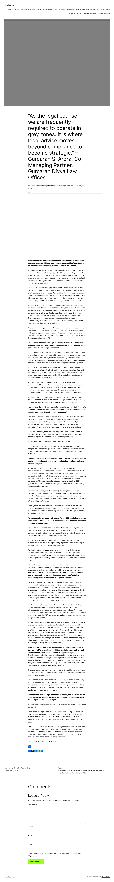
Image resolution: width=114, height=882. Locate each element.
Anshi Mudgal (61, 186)
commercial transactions (96, 771)
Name (31, 826)
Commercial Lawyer (65, 771)
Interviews (30, 768)
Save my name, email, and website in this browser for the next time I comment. (56, 855)
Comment (32, 805)
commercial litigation (80, 771)
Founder (24, 768)
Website (31, 844)
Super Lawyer (9, 5)
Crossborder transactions (67, 773)
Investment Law (81, 773)
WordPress (106, 877)
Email (30, 835)
